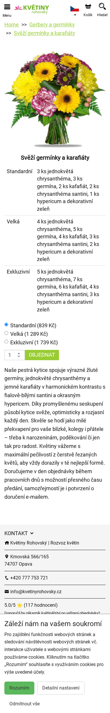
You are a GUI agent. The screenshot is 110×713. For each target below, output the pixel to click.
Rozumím (19, 688)
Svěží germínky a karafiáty (44, 33)
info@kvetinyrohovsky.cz (35, 591)
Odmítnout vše (24, 704)
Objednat (42, 355)
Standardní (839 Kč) (33, 325)
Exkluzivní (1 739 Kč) (34, 342)
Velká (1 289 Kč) (29, 334)
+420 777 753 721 (28, 578)
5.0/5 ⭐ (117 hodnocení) (31, 605)
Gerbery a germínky (52, 24)
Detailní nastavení (60, 688)
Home (11, 24)
